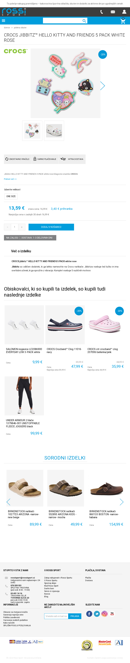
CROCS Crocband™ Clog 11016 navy (64, 351)
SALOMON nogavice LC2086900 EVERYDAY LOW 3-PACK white (24, 351)
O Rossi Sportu (50, 580)
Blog (46, 596)
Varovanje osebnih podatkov (15, 620)
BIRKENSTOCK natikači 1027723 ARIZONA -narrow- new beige (23, 514)
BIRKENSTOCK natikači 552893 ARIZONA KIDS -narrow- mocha (62, 514)
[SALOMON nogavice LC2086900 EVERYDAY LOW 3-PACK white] (24, 324)
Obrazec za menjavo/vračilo (15, 612)
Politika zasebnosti (11, 617)
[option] (24, 502)
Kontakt (90, 658)
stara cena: (34, 209)
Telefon (101, 12)
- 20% (102, 54)
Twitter (97, 614)
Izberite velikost (12, 189)
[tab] (21, 252)
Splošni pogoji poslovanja (105, 658)
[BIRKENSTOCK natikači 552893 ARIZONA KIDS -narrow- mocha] (65, 488)
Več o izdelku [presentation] (21, 251)
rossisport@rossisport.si (23, 578)
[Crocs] (16, 52)
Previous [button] (8, 502)
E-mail (112, 12)
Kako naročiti (9, 623)
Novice (47, 594)
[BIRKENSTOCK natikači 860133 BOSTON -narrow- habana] (106, 488)
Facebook (89, 614)
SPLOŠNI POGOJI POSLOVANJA (17, 625)
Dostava (89, 580)
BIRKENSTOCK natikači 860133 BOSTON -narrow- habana (104, 514)
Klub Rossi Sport (51, 586)
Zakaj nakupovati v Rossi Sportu (58, 578)
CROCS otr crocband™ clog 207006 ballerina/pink (103, 351)
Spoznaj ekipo (50, 583)
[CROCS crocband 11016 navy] (65, 324)
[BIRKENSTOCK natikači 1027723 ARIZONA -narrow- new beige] (24, 488)
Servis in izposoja (51, 591)
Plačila (88, 578)
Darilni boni (49, 588)
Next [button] (121, 502)
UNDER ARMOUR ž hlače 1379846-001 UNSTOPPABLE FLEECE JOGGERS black (23, 423)
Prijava (124, 12)
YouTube (112, 614)
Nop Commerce (26, 643)
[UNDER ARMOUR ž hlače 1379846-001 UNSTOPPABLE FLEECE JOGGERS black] (24, 396)
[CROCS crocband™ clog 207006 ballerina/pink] (105, 324)
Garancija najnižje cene (13, 615)
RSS (104, 614)
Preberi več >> (10, 179)
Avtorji (120, 658)
